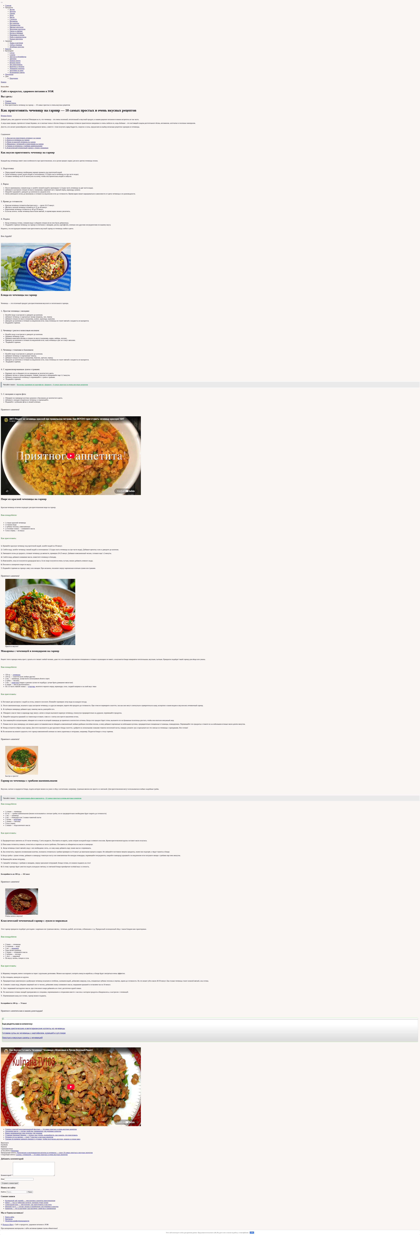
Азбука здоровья (16, 45)
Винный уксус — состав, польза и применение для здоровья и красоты (31, 1206)
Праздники (14, 78)
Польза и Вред (5, 86)
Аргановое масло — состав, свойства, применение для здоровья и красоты (33, 1131)
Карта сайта (9, 1217)
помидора (15, 682)
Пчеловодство (15, 25)
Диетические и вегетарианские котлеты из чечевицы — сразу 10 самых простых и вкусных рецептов (55, 1153)
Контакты (9, 1219)
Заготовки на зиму (17, 70)
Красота (8, 49)
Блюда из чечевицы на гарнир (17, 140)
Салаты (12, 55)
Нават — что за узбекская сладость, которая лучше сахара (26, 1203)
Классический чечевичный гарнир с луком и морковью (26, 148)
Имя (2, 1179)
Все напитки (14, 23)
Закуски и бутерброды (18, 57)
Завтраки (13, 59)
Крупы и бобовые (16, 33)
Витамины (14, 21)
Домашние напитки (17, 68)
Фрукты (13, 11)
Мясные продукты (16, 27)
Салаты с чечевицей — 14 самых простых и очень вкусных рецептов (42, 1155)
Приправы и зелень (17, 35)
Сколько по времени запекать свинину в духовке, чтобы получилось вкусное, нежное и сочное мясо (42, 1139)
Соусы (12, 53)
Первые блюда (15, 61)
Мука (12, 15)
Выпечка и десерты (17, 66)
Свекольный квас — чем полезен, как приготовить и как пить (28, 1204)
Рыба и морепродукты (18, 37)
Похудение (9, 74)
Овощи (12, 13)
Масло (12, 17)
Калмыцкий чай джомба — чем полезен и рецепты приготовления (30, 1201)
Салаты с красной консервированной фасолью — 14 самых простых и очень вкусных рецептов (41, 1129)
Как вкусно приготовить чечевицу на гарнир (23, 138)
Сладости (13, 19)
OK (252, 1232)
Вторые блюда (15, 63)
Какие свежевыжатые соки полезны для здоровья (23, 1133)
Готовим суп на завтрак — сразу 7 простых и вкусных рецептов (29, 1137)
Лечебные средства (17, 47)
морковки (15, 948)
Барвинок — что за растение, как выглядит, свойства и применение (30, 1208)
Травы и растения (16, 43)
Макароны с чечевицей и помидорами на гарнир (24, 144)
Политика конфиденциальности (17, 1221)
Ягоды (12, 9)
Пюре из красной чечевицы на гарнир (20, 142)
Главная (8, 5)
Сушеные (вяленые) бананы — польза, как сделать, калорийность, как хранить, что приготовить (41, 1135)
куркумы (31, 686)
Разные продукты (16, 39)
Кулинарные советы (17, 72)
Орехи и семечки (16, 31)
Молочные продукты (17, 29)
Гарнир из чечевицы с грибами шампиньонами (23, 146)
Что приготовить (16, 64)
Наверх (3, 82)
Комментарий (6, 1175)
